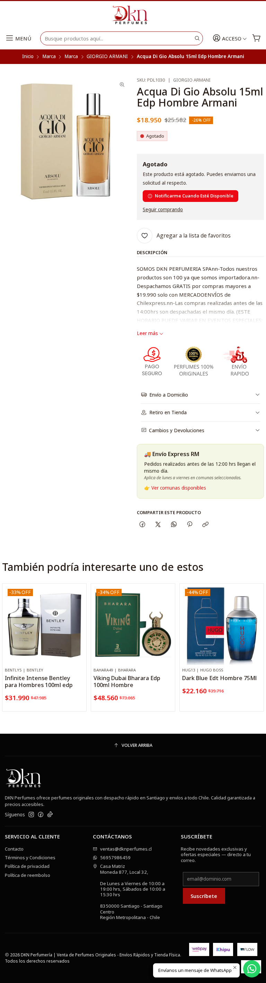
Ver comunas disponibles (178, 488)
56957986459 (115, 857)
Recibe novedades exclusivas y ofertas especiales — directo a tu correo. (216, 854)
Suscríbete (203, 895)
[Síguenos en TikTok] (50, 815)
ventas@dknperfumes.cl (126, 849)
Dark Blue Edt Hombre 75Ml (219, 678)
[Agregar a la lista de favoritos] (78, 616)
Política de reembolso (27, 875)
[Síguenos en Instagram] (31, 815)
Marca (49, 56)
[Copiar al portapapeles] (205, 524)
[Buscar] (197, 38)
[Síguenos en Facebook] (40, 815)
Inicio (28, 56)
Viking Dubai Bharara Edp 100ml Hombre (127, 681)
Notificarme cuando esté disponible (194, 196)
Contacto (14, 849)
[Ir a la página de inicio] (133, 15)
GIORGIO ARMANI (107, 56)
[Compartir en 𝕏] (158, 524)
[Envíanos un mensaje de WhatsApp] (251, 968)
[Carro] (256, 38)
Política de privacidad (27, 866)
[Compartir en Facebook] (142, 524)
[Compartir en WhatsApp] (173, 524)
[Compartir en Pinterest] (189, 524)
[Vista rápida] (78, 632)
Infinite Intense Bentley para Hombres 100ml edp (39, 681)
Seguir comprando (163, 209)
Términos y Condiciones (30, 857)
